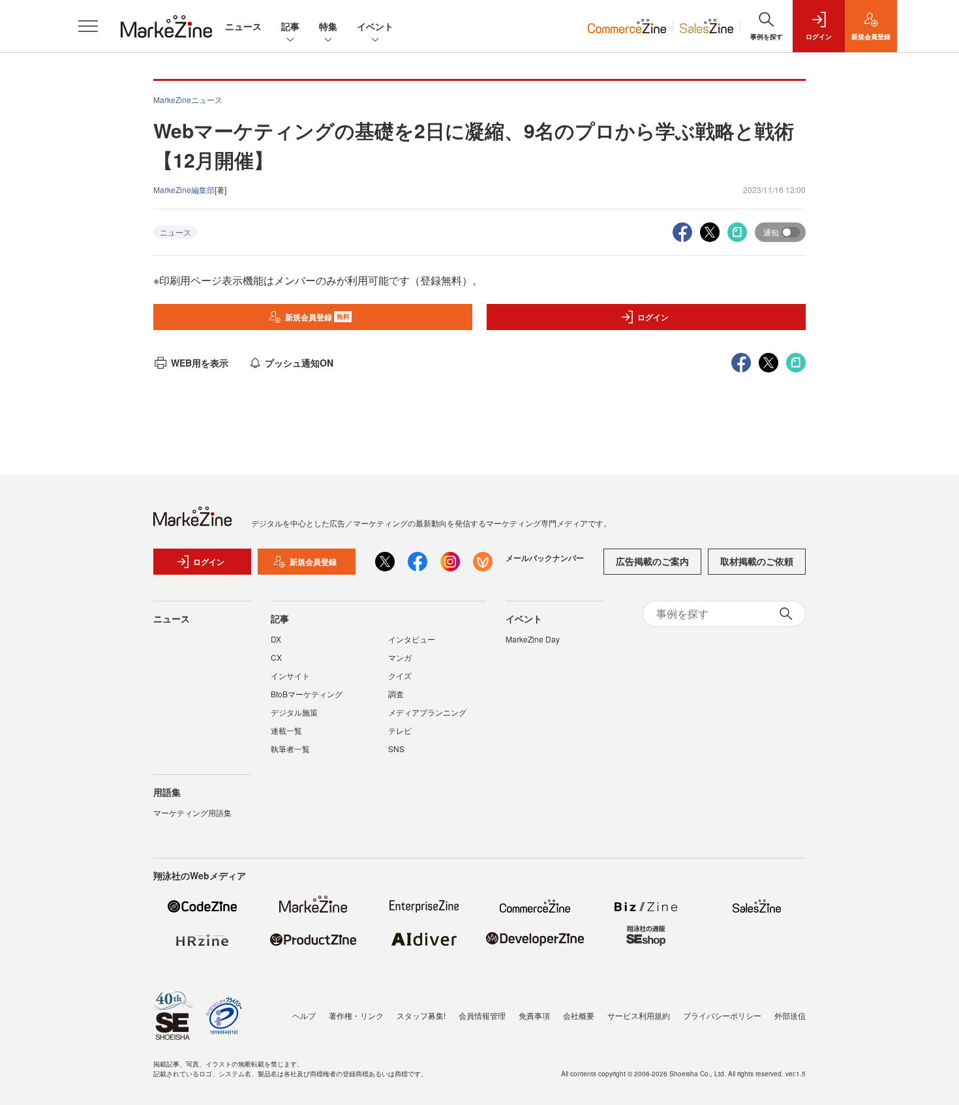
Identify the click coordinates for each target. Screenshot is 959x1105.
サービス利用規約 (638, 1015)
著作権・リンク (356, 1015)
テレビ (400, 730)
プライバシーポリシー (722, 1015)
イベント (375, 26)
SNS (396, 748)
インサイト (290, 675)
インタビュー (411, 638)
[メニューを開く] (88, 26)
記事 (290, 26)
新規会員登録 (317, 317)
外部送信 (790, 1015)
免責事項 (534, 1015)
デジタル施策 (294, 712)
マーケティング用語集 (192, 812)
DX (276, 638)
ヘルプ (304, 1015)
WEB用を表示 (199, 362)
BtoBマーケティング (306, 693)
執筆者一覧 (290, 748)
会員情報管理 (482, 1015)
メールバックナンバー (545, 558)
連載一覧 (286, 730)
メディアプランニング (427, 712)
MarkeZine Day (533, 638)
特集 (328, 26)
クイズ (400, 675)
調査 (396, 693)
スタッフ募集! (421, 1015)
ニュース (243, 26)
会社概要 (578, 1015)
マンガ (400, 657)
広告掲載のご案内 (652, 561)
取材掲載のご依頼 (756, 561)
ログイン (653, 317)
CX (276, 657)
